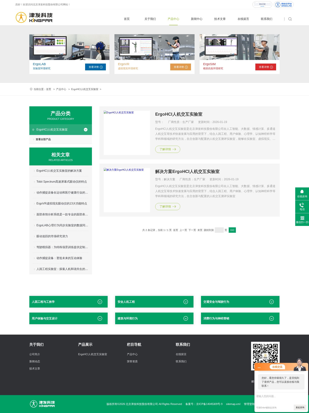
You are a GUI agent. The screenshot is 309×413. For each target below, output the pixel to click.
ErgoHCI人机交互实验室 (84, 89)
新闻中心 (196, 18)
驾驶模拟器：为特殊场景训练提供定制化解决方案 (62, 247)
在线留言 (243, 18)
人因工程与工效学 (43, 301)
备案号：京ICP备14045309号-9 (203, 403)
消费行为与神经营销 (216, 318)
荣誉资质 (132, 361)
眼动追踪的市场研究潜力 (52, 236)
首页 (127, 18)
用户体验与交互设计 (45, 318)
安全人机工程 (126, 301)
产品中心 (173, 18)
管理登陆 (249, 403)
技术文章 (220, 18)
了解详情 (165, 149)
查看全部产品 (43, 139)
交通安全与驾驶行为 (216, 301)
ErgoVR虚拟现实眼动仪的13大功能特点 (61, 203)
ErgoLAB (39, 64)
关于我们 (150, 18)
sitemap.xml (233, 403)
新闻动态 (34, 361)
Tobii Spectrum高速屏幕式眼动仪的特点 (61, 181)
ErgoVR (123, 64)
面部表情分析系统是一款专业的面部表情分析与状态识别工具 (62, 214)
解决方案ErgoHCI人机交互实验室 (187, 171)
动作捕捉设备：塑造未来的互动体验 (59, 258)
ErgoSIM (209, 64)
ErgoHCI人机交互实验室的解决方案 (59, 170)
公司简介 (34, 354)
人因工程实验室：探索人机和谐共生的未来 (62, 268)
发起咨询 (300, 407)
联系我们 (266, 18)
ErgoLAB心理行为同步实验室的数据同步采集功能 (62, 225)
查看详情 (94, 67)
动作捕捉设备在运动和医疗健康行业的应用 (62, 192)
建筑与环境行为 (128, 318)
